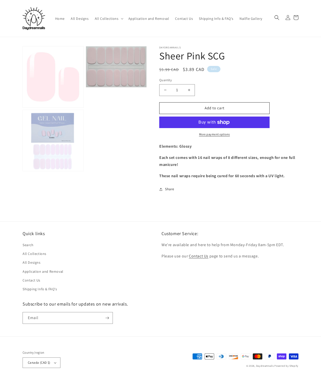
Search (28, 245)
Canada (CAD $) (39, 362)
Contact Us (31, 280)
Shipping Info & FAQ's (40, 289)
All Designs (32, 262)
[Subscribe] (107, 318)
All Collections (34, 253)
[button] (108, 18)
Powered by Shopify (286, 365)
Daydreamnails (265, 365)
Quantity (165, 80)
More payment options (214, 134)
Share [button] (169, 189)
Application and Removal (43, 271)
